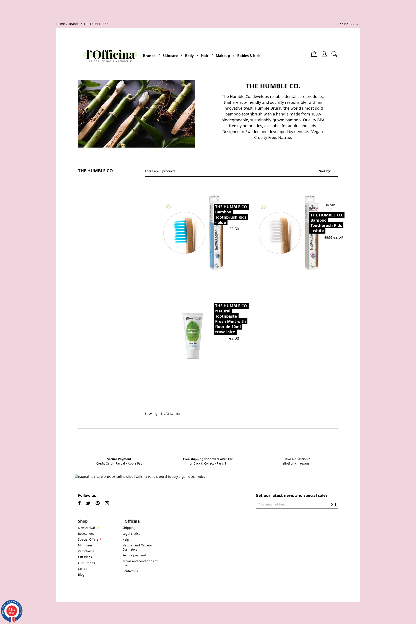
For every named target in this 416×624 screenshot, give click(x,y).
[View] (204, 233)
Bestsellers (86, 533)
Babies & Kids (248, 55)
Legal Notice (131, 533)
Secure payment (134, 555)
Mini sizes (85, 545)
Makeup (223, 55)
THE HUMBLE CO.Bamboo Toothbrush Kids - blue (231, 214)
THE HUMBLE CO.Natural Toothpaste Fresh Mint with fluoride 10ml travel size (231, 318)
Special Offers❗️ (90, 539)
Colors (82, 569)
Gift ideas (85, 557)
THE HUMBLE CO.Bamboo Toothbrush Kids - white (326, 222)
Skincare (170, 55)
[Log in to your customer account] (324, 52)
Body (189, 55)
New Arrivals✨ (89, 528)
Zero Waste (86, 551)
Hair (204, 55)
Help (125, 539)
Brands (149, 55)
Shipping (129, 528)
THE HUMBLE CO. (96, 170)
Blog (81, 574)
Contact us (130, 571)
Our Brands (86, 563)
